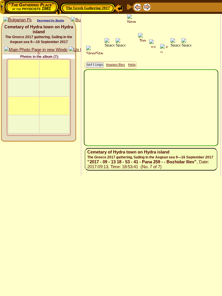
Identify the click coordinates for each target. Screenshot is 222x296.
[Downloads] (212, 6)
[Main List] (156, 6)
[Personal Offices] (185, 6)
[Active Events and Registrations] (194, 6)
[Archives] (203, 6)
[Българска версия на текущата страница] (17, 20)
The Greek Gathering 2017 (88, 8)
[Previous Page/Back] (137, 6)
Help (132, 65)
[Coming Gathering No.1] (166, 6)
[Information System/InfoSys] (175, 6)
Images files (115, 65)
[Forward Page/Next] (146, 6)
